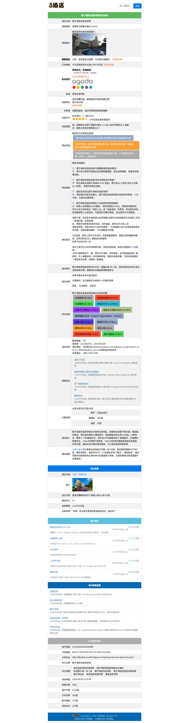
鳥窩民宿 (54, 591)
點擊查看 (117, 59)
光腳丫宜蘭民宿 (79, 474)
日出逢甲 (54, 549)
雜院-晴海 (54, 609)
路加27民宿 (79, 360)
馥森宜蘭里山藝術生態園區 (86, 372)
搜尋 (137, 6)
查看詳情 (109, 65)
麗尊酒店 (78, 396)
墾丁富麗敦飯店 (81, 384)
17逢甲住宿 (55, 561)
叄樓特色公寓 (56, 538)
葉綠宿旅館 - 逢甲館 (59, 618)
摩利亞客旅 (55, 627)
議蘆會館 (54, 572)
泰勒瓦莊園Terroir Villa (60, 527)
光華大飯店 (77, 449)
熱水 (132, 247)
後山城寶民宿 (56, 600)
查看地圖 (77, 105)
